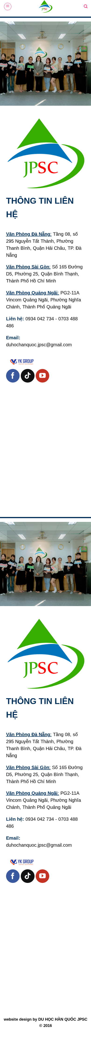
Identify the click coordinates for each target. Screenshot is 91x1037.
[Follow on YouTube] (42, 376)
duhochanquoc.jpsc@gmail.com (39, 344)
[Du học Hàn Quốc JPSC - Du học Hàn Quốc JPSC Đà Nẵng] (45, 6)
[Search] (86, 6)
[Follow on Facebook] (13, 376)
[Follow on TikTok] (27, 376)
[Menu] (7, 6)
